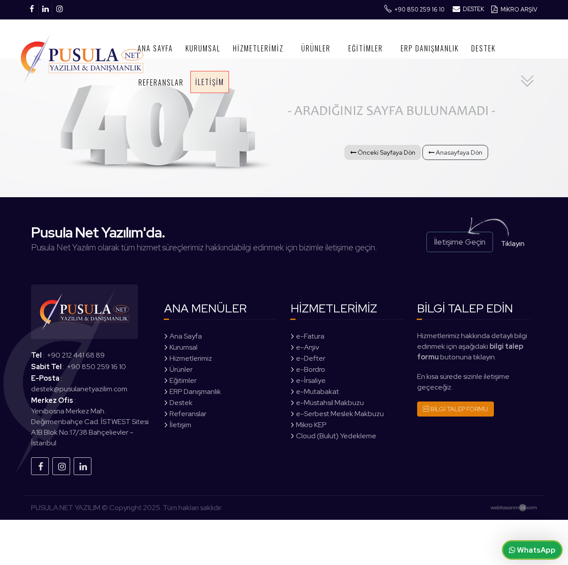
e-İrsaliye (311, 380)
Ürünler (316, 48)
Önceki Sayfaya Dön (385, 152)
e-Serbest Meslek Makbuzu (340, 413)
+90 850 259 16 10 (96, 366)
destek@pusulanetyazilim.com (79, 389)
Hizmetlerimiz (258, 48)
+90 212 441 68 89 (76, 355)
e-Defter (310, 358)
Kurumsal (203, 48)
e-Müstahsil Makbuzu (330, 402)
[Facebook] (40, 466)
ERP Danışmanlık (430, 48)
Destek (483, 48)
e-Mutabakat (317, 391)
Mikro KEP (311, 424)
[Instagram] (61, 466)
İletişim (209, 82)
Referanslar (161, 82)
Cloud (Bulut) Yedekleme (336, 435)
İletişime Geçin (459, 242)
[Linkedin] (82, 466)
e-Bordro (310, 369)
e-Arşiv (307, 347)
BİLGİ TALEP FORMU (458, 409)
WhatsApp (536, 550)
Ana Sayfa (155, 48)
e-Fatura (310, 336)
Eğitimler (365, 48)
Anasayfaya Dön (458, 152)
